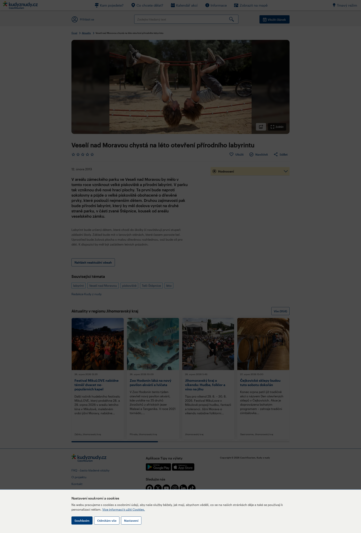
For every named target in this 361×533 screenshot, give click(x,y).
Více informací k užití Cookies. (123, 509)
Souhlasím (81, 520)
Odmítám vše (106, 520)
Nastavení (131, 520)
